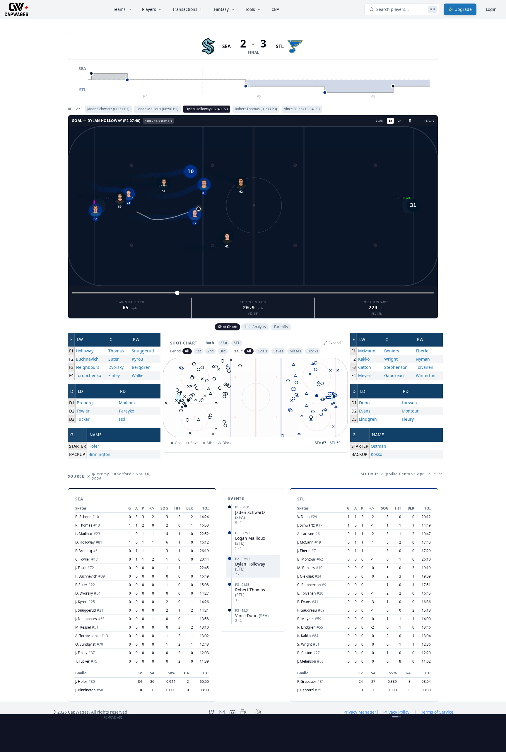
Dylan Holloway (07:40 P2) (206, 108)
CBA (275, 9)
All (187, 351)
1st (198, 351)
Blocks (312, 351)
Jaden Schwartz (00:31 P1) (108, 108)
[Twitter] (211, 712)
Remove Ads (113, 717)
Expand (335, 343)
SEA (226, 46)
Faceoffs (281, 326)
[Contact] (222, 712)
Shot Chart (227, 326)
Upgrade (463, 9)
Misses (295, 351)
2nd (210, 351)
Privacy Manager (361, 712)
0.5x (379, 120)
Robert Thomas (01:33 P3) (256, 108)
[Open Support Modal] (243, 712)
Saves (278, 351)
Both (210, 342)
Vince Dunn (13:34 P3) (302, 108)
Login (491, 9)
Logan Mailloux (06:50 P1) (157, 108)
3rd (222, 351)
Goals (262, 351)
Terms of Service (437, 712)
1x (390, 120)
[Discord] (232, 712)
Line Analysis (255, 326)
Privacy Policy (396, 712)
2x (399, 120)
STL (280, 46)
